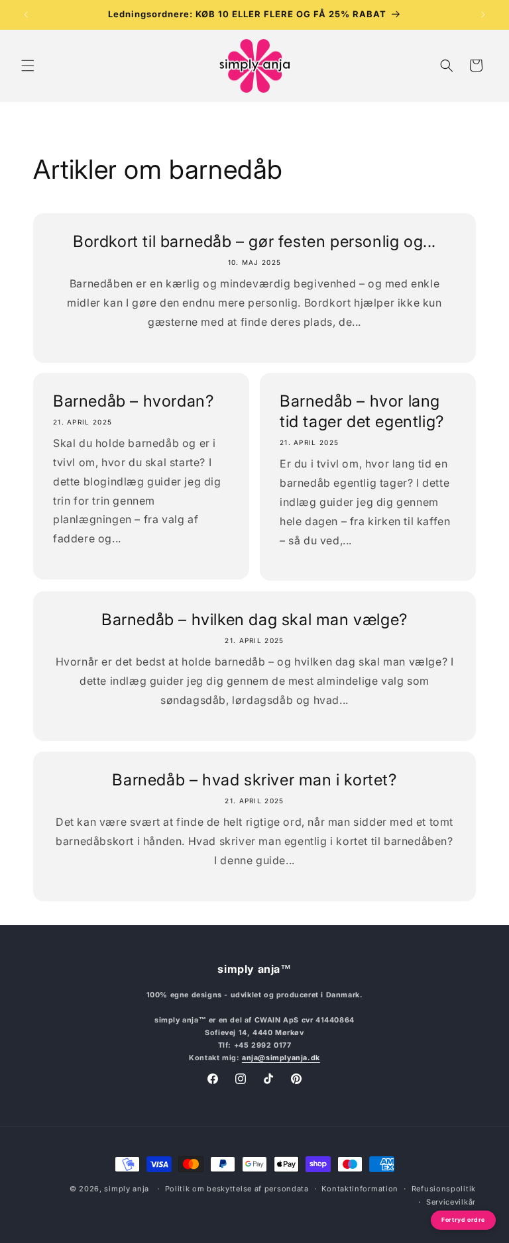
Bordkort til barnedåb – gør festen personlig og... (254, 241)
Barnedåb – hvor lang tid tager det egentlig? (362, 411)
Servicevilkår (451, 1202)
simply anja (126, 1188)
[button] (27, 65)
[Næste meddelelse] (483, 14)
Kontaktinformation (359, 1188)
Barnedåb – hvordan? (133, 401)
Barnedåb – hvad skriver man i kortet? (254, 779)
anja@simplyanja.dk (281, 1058)
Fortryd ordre (463, 1220)
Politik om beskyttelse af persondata (237, 1188)
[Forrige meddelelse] (25, 14)
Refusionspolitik (444, 1188)
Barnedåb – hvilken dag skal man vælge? (254, 619)
